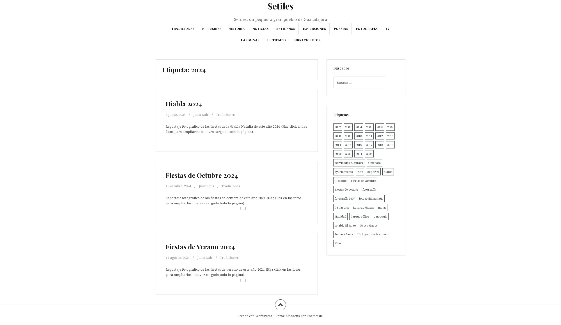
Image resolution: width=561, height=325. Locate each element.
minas (382, 207)
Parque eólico (360, 216)
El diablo (341, 181)
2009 (348, 136)
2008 (338, 136)
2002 (338, 127)
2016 (359, 145)
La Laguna (342, 207)
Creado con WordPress (255, 316)
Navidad (340, 216)
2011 (369, 136)
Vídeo (339, 243)
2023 (348, 154)
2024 (359, 154)
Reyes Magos (369, 225)
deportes (373, 172)
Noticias (260, 29)
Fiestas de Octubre (363, 181)
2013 (390, 136)
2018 (380, 145)
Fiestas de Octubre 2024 (202, 175)
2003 (348, 127)
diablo (388, 172)
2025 (369, 154)
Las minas (250, 40)
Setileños (285, 29)
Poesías (341, 29)
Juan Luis (201, 114)
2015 (348, 145)
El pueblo (211, 29)
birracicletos (306, 40)
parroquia (380, 216)
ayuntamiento (344, 172)
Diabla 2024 (184, 103)
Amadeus (293, 316)
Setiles (281, 6)
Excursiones (314, 29)
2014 (338, 145)
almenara (374, 163)
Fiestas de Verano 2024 (200, 246)
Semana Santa (344, 234)
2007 (390, 127)
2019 (390, 145)
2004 (359, 127)
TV (387, 29)
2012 (380, 136)
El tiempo (276, 40)
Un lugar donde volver (372, 234)
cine (360, 172)
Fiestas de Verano (346, 189)
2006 (380, 127)
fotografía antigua (371, 198)
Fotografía (367, 29)
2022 (338, 154)
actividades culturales (349, 163)
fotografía (369, 189)
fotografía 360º (345, 198)
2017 (369, 145)
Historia (236, 29)
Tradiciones (182, 29)
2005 (369, 127)
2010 (359, 136)
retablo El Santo (345, 225)
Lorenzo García (363, 207)
